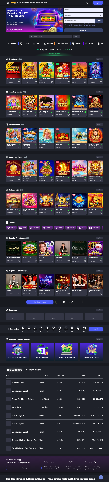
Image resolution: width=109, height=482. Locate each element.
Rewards (32, 3)
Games (19, 3)
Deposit (96, 329)
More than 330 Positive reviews (54, 53)
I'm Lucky (13, 44)
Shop (45, 3)
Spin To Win (39, 3)
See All (98, 59)
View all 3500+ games (39, 302)
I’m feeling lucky (70, 302)
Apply (99, 21)
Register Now (83, 30)
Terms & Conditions (89, 25)
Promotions (25, 3)
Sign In (88, 3)
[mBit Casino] (13, 2)
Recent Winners (33, 370)
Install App (24, 468)
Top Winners (14, 370)
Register (97, 3)
